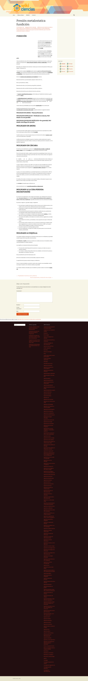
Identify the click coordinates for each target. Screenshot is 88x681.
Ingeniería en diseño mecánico (49, 506)
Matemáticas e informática (48, 652)
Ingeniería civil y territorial (48, 399)
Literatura (71, 66)
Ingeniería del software (48, 480)
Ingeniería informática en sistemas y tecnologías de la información (49, 607)
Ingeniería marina (47, 616)
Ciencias (63, 63)
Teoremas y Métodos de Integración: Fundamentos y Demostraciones (34, 328)
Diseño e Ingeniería (47, 348)
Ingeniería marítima (47, 618)
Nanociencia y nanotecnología (49, 656)
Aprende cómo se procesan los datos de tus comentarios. (29, 319)
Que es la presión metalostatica (38, 29)
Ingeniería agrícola (47, 378)
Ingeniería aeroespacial (48, 365)
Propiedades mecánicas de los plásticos (26, 275)
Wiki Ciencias (16, 678)
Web (17, 311)
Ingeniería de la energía (48, 421)
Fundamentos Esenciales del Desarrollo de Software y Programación (34, 332)
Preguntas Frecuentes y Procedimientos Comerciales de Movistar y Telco (34, 341)
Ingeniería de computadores (49, 413)
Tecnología (46, 660)
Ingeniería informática (48, 584)
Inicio (14, 15)
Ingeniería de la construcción (49, 419)
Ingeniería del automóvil (48, 476)
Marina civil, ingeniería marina (49, 645)
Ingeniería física (46, 565)
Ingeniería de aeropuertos (48, 411)
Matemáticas (46, 650)
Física (45, 353)
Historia (63, 68)
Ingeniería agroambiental (48, 385)
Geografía (64, 66)
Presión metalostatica (46, 28)
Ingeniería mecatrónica (48, 624)
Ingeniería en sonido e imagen (49, 545)
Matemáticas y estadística (48, 654)
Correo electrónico (19, 308)
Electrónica (46, 349)
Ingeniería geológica (47, 573)
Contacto (34, 15)
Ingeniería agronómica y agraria (49, 390)
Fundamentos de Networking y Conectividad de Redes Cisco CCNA (34, 345)
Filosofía (70, 68)
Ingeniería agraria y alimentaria (49, 373)
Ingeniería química (47, 631)
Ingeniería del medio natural (49, 478)
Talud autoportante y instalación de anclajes (41, 277)
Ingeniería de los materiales (31, 27)
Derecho (63, 71)
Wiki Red (27, 15)
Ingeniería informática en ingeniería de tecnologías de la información (49, 603)
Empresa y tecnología (48, 351)
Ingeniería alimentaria (47, 392)
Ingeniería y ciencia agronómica (49, 639)
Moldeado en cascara (30, 28)
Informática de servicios (48, 363)
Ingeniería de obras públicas (49, 439)
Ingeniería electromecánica (49, 483)
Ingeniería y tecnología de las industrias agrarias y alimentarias (49, 643)
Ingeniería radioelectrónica (48, 632)
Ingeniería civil (46, 397)
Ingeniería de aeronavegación (49, 409)
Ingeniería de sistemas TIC (48, 466)
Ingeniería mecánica (47, 622)
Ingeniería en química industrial (49, 528)
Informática (46, 361)
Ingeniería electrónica (48, 485)
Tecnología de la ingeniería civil (49, 665)
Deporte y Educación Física (48, 346)
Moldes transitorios (37, 28)
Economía (71, 71)
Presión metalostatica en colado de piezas (24, 29)
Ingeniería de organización (48, 450)
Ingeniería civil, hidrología (48, 404)
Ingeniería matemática (48, 620)
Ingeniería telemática (47, 637)
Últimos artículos (20, 15)
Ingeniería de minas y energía (49, 437)
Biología (70, 63)
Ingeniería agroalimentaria (48, 380)
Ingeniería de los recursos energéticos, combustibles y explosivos (49, 430)
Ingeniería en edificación (48, 508)
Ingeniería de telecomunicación (49, 474)
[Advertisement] (27, 47)
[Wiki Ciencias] (44, 7)
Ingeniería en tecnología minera (49, 547)
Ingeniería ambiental (47, 393)
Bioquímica (46, 333)
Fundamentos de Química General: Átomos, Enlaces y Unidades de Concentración (34, 337)
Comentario (19, 291)
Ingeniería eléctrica (47, 481)
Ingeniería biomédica (47, 395)
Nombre (18, 304)
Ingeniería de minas (47, 436)
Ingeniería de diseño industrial (49, 414)
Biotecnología (46, 334)
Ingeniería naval (46, 629)
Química (45, 658)
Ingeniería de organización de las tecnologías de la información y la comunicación (49, 454)
